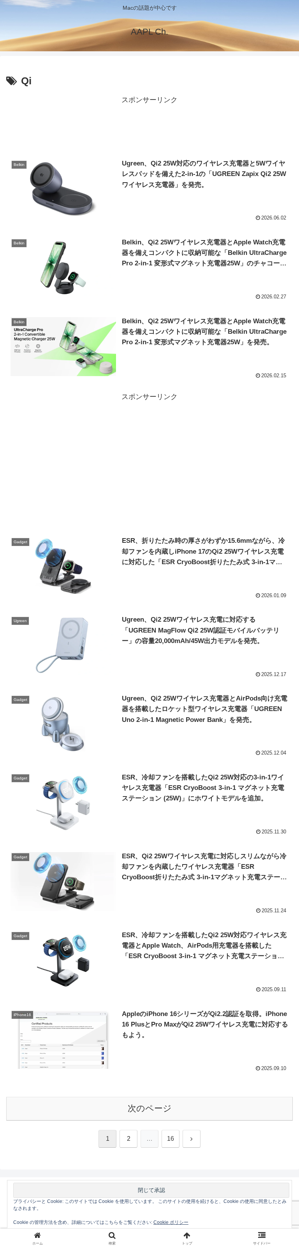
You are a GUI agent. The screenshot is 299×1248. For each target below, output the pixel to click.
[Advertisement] (149, 123)
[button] (276, 1073)
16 (170, 1138)
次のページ (150, 1108)
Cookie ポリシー (170, 1222)
